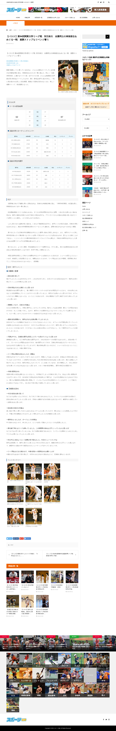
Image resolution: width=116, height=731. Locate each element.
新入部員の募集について (89, 227)
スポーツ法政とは (70, 17)
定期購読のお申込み (88, 224)
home (84, 206)
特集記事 (27, 17)
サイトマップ (86, 212)
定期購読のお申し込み (53, 17)
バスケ (15, 23)
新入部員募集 (83, 17)
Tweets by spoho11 (87, 50)
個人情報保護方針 (87, 218)
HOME (18, 17)
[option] (11, 643)
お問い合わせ (96, 17)
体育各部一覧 (38, 17)
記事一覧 (84, 230)
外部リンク (85, 221)
